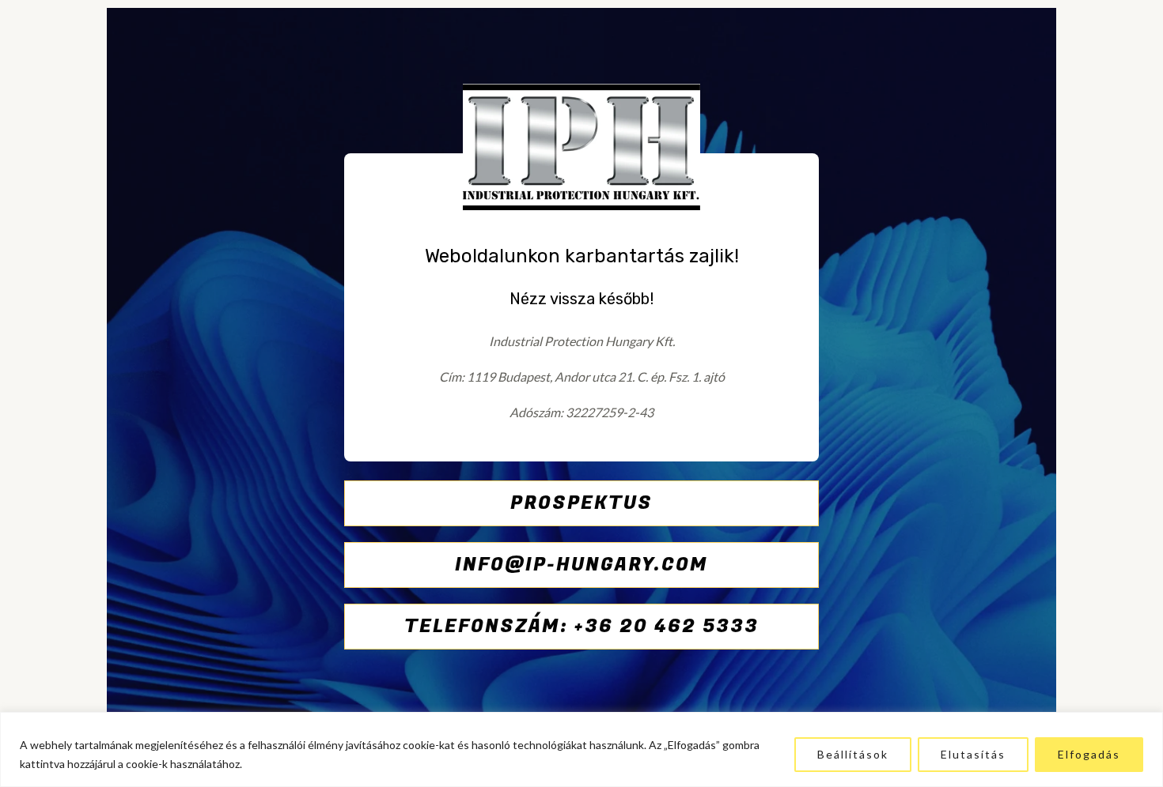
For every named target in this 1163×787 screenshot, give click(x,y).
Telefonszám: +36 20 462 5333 (581, 626)
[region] (581, 749)
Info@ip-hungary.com (581, 564)
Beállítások (852, 754)
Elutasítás (973, 754)
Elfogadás (1089, 754)
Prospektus (581, 503)
